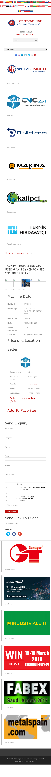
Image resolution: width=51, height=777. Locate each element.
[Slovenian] (28, 11)
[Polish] (49, 7)
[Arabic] (34, 2)
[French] (13, 2)
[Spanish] (7, 2)
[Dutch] (4, 7)
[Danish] (1, 7)
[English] (4, 2)
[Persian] (46, 7)
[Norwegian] (43, 7)
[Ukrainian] (22, 2)
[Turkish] (1, 2)
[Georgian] (13, 7)
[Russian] (19, 2)
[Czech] (49, 2)
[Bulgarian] (40, 2)
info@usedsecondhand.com (25, 35)
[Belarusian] (37, 2)
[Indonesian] (22, 7)
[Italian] (16, 2)
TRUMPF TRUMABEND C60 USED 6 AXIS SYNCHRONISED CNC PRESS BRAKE (25, 269)
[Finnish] (10, 7)
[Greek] (16, 7)
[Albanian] (31, 2)
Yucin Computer (29, 761)
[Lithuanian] (34, 7)
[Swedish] (31, 11)
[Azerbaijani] (25, 2)
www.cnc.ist (32, 384)
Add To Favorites (22, 410)
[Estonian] (7, 7)
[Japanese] (25, 7)
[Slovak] (25, 11)
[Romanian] (19, 11)
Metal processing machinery (17, 253)
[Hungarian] (19, 7)
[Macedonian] (37, 7)
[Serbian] (22, 11)
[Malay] (40, 7)
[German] (10, 2)
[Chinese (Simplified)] (43, 2)
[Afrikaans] (28, 2)
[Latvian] (31, 7)
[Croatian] (46, 2)
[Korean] (28, 7)
